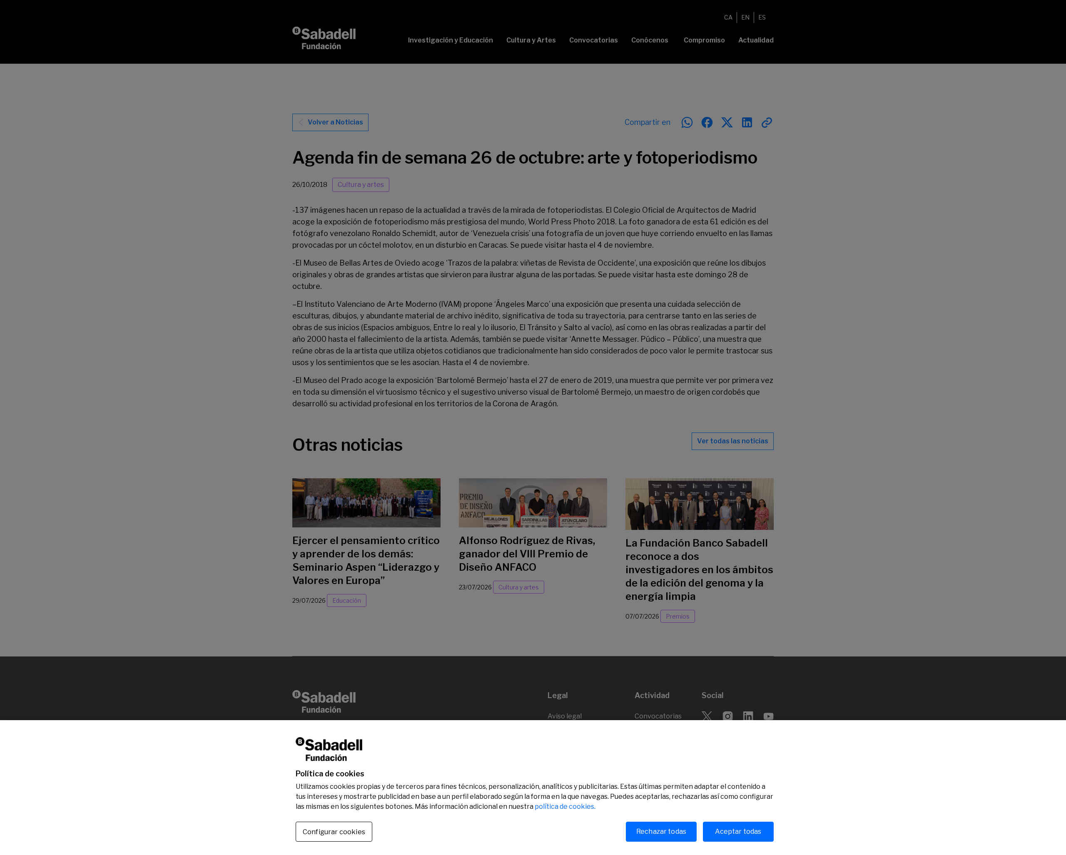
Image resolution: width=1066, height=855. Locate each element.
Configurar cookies (334, 832)
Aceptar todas (738, 831)
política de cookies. (565, 806)
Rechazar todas (661, 831)
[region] (533, 787)
